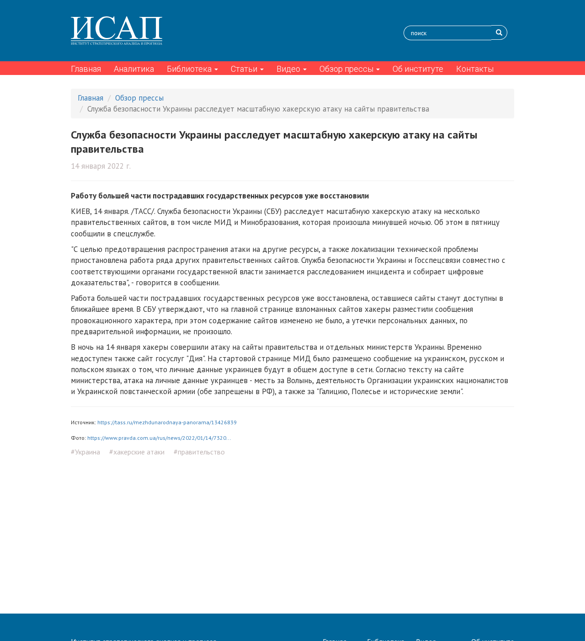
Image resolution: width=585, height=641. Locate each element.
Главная (86, 69)
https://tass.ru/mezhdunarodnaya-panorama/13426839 (167, 422)
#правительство (199, 451)
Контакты (475, 69)
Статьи (245, 69)
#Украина (85, 451)
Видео (289, 69)
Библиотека (190, 69)
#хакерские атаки (137, 451)
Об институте (418, 69)
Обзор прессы (347, 69)
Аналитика (134, 69)
